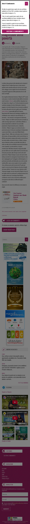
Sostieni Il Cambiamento (14, 31)
